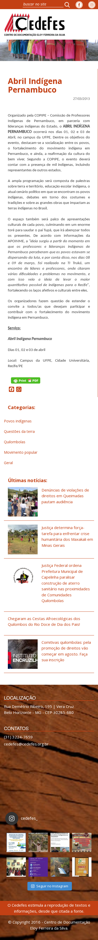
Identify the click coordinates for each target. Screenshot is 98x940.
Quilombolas (14, 441)
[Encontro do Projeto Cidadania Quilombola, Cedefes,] (16, 867)
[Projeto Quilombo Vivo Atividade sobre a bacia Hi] (60, 867)
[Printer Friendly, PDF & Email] (25, 380)
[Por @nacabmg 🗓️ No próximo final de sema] (16, 842)
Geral (8, 462)
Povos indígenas (18, 421)
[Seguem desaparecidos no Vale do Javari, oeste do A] (60, 842)
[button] (69, 4)
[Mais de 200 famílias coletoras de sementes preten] (38, 842)
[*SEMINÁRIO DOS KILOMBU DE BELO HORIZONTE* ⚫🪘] (81, 867)
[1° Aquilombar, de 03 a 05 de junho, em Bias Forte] (81, 842)
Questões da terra (19, 431)
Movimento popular (20, 452)
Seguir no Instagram (52, 886)
